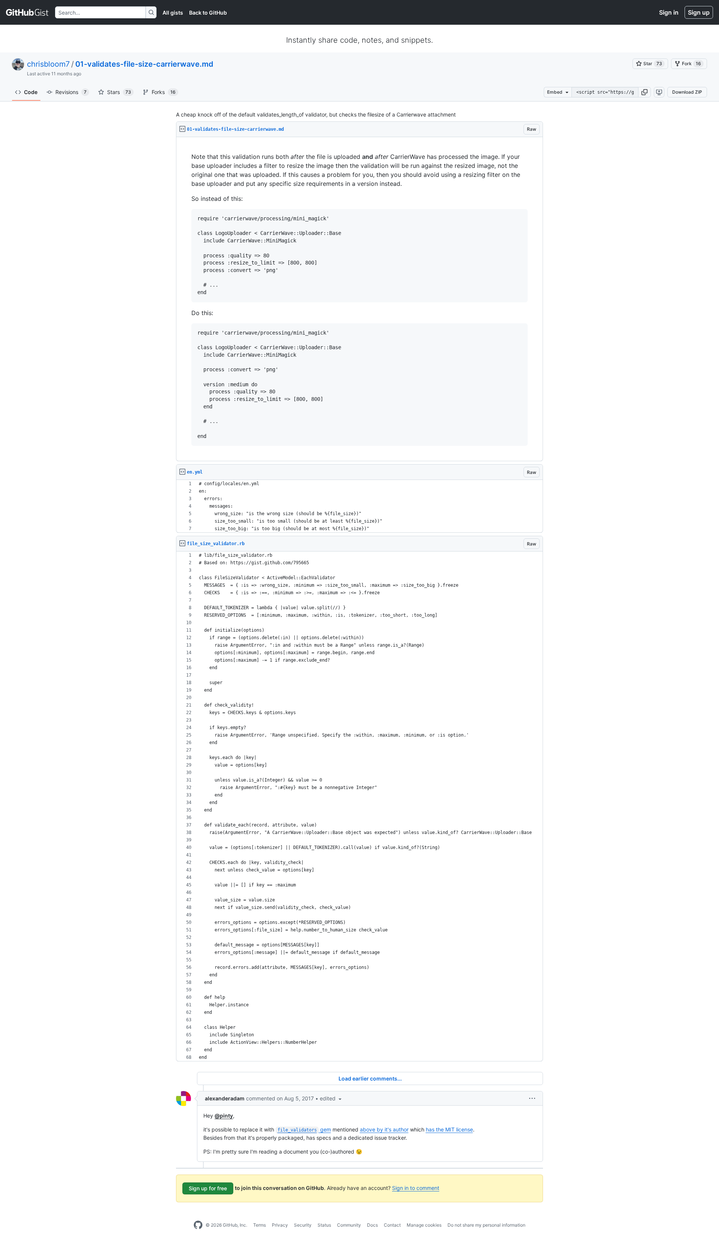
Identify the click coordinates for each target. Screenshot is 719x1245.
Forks (164, 92)
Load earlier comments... (370, 1078)
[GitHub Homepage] (198, 1225)
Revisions (71, 92)
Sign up (699, 12)
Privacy (280, 1225)
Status (324, 1225)
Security (303, 1225)
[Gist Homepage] (27, 12)
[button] (644, 92)
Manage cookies (424, 1225)
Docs (372, 1225)
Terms (259, 1225)
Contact (392, 1225)
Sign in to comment (415, 1188)
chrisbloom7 (48, 64)
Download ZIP (687, 92)
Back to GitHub (208, 12)
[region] (359, 299)
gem (304, 1129)
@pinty (224, 1115)
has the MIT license (449, 1129)
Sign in (669, 12)
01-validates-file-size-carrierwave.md (144, 64)
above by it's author (384, 1129)
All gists (173, 12)
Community (349, 1225)
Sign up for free (208, 1188)
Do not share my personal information (486, 1225)
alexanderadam (225, 1098)
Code (30, 92)
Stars (119, 92)
